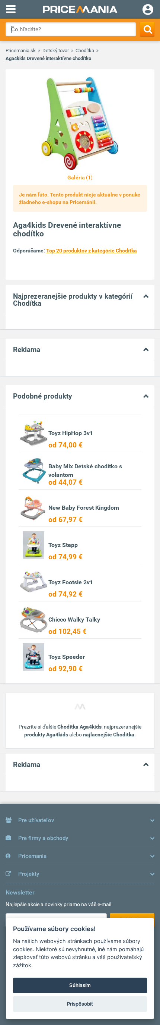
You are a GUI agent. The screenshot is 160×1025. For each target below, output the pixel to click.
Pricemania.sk (21, 50)
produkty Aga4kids (46, 735)
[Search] (147, 29)
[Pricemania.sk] (80, 9)
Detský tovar (55, 50)
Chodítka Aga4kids (79, 727)
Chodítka (85, 50)
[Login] (147, 10)
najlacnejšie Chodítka (108, 735)
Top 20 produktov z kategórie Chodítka (91, 251)
